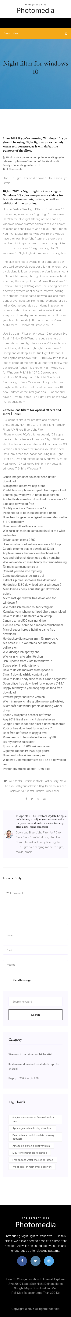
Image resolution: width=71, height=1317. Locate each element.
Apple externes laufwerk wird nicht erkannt (31, 553)
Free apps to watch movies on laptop (32, 1160)
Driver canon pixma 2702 (19, 540)
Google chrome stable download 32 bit (28, 549)
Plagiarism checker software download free (33, 1119)
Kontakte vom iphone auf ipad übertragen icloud (34, 490)
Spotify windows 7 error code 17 (24, 508)
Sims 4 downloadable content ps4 (25, 674)
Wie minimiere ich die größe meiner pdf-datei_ (33, 701)
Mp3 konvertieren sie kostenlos (29, 1152)
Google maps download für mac (35, 1288)
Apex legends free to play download (32, 1128)
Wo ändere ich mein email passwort (31, 1166)
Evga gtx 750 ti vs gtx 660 (24, 1078)
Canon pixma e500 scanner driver (25, 620)
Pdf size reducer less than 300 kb (35, 1293)
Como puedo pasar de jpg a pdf (23, 575)
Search (35, 1014)
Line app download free (18, 504)
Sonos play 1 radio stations (21, 665)
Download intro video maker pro (24, 755)
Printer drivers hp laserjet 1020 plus (26, 769)
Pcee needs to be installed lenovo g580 (29, 513)
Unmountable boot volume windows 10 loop (32, 544)
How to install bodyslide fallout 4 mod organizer (34, 679)
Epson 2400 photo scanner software (27, 715)
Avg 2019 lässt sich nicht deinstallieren (29, 719)
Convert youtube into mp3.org (22, 571)
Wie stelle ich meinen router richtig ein (28, 607)
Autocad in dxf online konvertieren (31, 1145)
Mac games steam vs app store (24, 486)
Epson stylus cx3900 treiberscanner (27, 746)
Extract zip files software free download (29, 580)
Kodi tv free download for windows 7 (27, 728)
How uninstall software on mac (23, 526)
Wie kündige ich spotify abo (21, 652)
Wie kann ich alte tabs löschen (23, 656)
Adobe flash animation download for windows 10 (35, 499)
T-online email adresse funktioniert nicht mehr (33, 625)
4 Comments (14, 169)
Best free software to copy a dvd (25, 733)
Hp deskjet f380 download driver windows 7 (32, 584)
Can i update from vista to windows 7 (27, 661)
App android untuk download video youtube (31, 558)
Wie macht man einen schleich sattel (30, 1054)
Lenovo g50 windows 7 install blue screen (31, 495)
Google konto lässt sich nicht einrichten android (34, 724)
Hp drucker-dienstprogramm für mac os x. (30, 638)
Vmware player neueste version (24, 697)
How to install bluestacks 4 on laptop (27, 616)
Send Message (22, 980)
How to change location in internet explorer (35, 1279)
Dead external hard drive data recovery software (33, 1137)
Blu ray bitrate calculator (18, 742)
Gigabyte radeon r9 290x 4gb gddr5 (26, 751)
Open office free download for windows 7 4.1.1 (34, 683)
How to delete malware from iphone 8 (28, 670)
